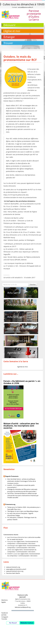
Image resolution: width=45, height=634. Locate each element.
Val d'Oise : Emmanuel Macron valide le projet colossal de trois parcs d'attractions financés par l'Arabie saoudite (22, 495)
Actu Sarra (13, 292)
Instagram (4, 617)
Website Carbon (26, 623)
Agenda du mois (17, 352)
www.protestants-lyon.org (14, 571)
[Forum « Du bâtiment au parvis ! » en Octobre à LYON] (13, 402)
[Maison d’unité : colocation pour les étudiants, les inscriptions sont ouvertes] (19, 446)
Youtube (4, 619)
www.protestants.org (13, 567)
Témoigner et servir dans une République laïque (22, 511)
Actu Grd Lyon (15, 316)
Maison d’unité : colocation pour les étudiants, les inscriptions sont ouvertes (21, 425)
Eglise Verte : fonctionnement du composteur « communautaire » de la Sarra (22, 542)
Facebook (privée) (4, 614)
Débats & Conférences (20, 328)
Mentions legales (4, 601)
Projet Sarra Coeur (18, 340)
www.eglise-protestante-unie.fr (16, 569)
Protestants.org (10, 504)
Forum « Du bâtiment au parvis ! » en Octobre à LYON (21, 382)
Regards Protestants (11, 476)
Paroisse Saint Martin (13, 573)
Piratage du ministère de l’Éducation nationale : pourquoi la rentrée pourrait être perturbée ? (22, 490)
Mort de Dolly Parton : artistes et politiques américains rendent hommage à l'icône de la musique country (21, 481)
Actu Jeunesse (15, 304)
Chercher (33, 285)
